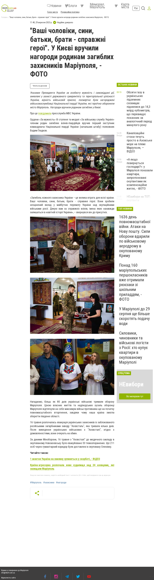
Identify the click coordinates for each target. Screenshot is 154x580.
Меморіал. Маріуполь (97, 5)
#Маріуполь (36, 482)
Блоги (72, 5)
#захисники (48, 482)
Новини (56, 5)
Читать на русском (40, 86)
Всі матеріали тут (134, 396)
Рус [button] (136, 8)
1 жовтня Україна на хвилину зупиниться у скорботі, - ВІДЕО (65, 458)
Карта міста (125, 5)
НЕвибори (131, 384)
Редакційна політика (70, 12)
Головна (4, 17)
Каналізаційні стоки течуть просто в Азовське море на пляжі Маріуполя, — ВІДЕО (139, 142)
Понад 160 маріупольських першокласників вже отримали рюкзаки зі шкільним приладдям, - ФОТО (133, 282)
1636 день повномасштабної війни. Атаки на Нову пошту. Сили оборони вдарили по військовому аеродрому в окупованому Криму (134, 236)
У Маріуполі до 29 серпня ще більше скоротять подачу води (134, 316)
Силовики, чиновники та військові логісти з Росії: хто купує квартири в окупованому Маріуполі (133, 348)
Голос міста (52, 12)
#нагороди (61, 482)
